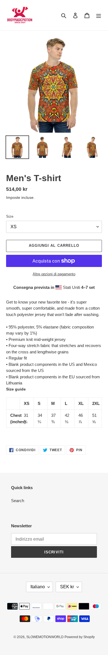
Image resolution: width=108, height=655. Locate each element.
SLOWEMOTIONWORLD (45, 637)
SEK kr (67, 586)
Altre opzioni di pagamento (54, 274)
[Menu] (98, 15)
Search (17, 500)
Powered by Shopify (80, 637)
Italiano (37, 586)
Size (9, 216)
